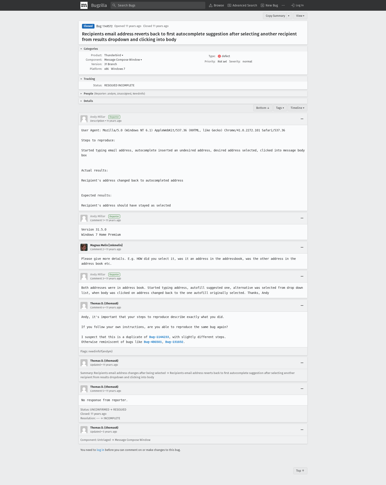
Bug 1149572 (104, 26)
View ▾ (300, 15)
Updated (95, 364)
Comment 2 (97, 249)
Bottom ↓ (263, 107)
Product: (96, 55)
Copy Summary (275, 15)
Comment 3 (97, 278)
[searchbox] (158, 5)
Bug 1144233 (159, 337)
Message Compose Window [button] (123, 59)
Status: (97, 85)
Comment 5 (97, 390)
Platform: (96, 68)
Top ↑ (300, 470)
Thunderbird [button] (113, 55)
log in (100, 450)
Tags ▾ (280, 107)
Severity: (234, 61)
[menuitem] (216, 5)
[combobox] (158, 5)
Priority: (210, 61)
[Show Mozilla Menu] (84, 5)
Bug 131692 (174, 342)
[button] (297, 5)
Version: (96, 64)
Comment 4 (97, 307)
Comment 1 (97, 220)
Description (97, 120)
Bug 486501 (153, 342)
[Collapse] (302, 118)
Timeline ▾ (297, 107)
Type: (212, 56)
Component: (94, 59)
